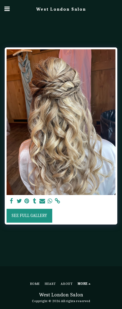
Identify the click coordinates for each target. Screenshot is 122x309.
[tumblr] (35, 201)
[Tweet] (19, 201)
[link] (57, 201)
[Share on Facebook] (11, 201)
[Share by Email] (42, 201)
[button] (7, 9)
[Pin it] (27, 201)
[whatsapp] (50, 201)
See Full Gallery (29, 215)
